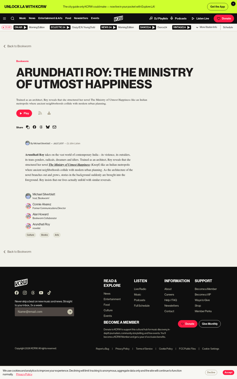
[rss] (40, 114)
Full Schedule (142, 305)
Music (22, 18)
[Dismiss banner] (233, 3)
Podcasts (180, 18)
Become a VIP (203, 294)
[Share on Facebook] (34, 127)
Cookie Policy (164, 348)
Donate (226, 18)
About (168, 288)
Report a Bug (102, 348)
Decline (211, 372)
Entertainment (112, 299)
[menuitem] (49, 113)
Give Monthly (210, 323)
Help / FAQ (170, 300)
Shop (198, 305)
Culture (30, 235)
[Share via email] (54, 127)
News (32, 18)
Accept (228, 372)
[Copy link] (28, 127)
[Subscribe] (70, 311)
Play (26, 113)
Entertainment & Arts (50, 18)
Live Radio (140, 288)
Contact (169, 311)
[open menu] (5, 18)
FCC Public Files (186, 348)
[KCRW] (21, 286)
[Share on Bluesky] (48, 127)
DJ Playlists (161, 18)
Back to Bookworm (19, 46)
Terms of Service (142, 348)
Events (95, 18)
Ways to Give (202, 300)
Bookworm (22, 61)
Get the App (217, 6)
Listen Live (202, 18)
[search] (14, 18)
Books (44, 235)
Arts (57, 235)
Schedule (228, 27)
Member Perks (203, 311)
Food (68, 18)
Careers (169, 294)
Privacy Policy (120, 348)
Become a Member (206, 288)
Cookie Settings (210, 348)
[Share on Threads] (41, 127)
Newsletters (81, 18)
